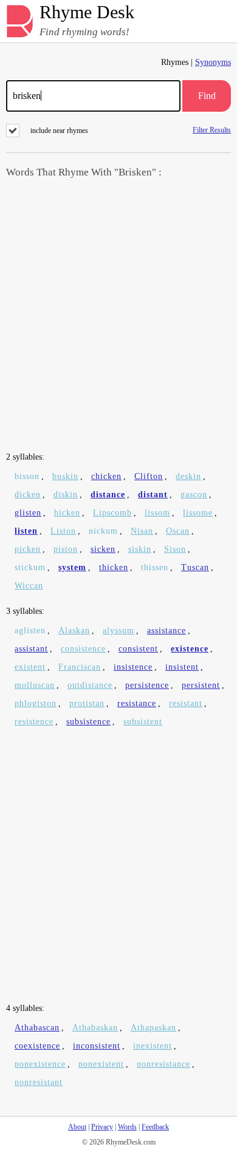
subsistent (142, 721)
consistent (138, 648)
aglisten (30, 630)
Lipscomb (112, 512)
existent (30, 667)
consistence (83, 648)
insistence (133, 667)
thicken (113, 567)
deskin (188, 476)
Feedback (155, 1127)
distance (108, 494)
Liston (63, 531)
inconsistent (96, 1045)
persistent (201, 685)
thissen (154, 567)
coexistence (37, 1045)
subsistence (88, 721)
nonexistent (101, 1064)
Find (207, 95)
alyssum (118, 630)
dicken (28, 494)
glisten (28, 512)
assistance (166, 630)
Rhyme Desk (87, 12)
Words (127, 1127)
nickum (103, 531)
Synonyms (213, 62)
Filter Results (212, 130)
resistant (185, 703)
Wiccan (29, 585)
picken (28, 549)
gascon (193, 494)
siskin (139, 549)
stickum (30, 567)
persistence (147, 685)
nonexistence (40, 1064)
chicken (106, 476)
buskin (65, 476)
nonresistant (39, 1082)
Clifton (148, 476)
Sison (175, 549)
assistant (31, 648)
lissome (198, 512)
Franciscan (79, 667)
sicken (103, 549)
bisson (27, 476)
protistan (87, 703)
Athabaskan (95, 1027)
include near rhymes (59, 130)
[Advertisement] (118, 316)
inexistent (152, 1045)
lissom (157, 512)
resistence (34, 721)
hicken (67, 512)
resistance (136, 703)
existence (189, 648)
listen (26, 531)
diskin (65, 494)
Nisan (142, 531)
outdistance (89, 685)
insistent (182, 667)
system (72, 567)
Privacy (102, 1127)
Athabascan (37, 1027)
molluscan (35, 685)
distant (153, 494)
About (77, 1127)
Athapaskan (153, 1027)
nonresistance (163, 1064)
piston (65, 549)
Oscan (178, 531)
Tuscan (195, 567)
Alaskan (74, 630)
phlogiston (36, 703)
